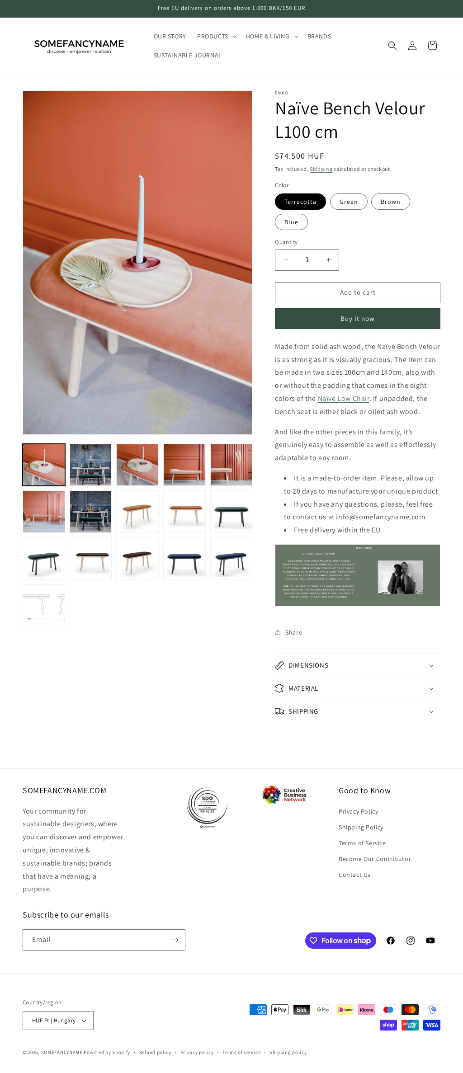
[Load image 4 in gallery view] (184, 465)
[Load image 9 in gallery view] (184, 511)
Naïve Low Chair (343, 398)
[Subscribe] (175, 940)
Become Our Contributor (375, 859)
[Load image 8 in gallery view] (137, 511)
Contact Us (355, 875)
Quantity (286, 242)
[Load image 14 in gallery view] (184, 558)
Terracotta (300, 202)
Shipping (321, 168)
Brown (391, 202)
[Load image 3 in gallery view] (137, 465)
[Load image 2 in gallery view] (91, 465)
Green (349, 202)
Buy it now (357, 318)
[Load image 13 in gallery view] (137, 558)
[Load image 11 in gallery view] (44, 558)
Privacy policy (197, 1052)
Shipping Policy (361, 827)
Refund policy (155, 1052)
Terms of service (241, 1052)
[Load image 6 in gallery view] (44, 511)
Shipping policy (288, 1052)
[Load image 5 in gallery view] (231, 465)
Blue (291, 222)
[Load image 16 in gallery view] (44, 605)
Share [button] (293, 632)
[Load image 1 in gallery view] (44, 465)
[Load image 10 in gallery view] (231, 511)
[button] (216, 36)
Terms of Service (362, 843)
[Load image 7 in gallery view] (91, 511)
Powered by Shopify (107, 1052)
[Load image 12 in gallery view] (91, 558)
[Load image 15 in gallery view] (231, 558)
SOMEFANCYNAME (62, 1052)
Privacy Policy (358, 811)
